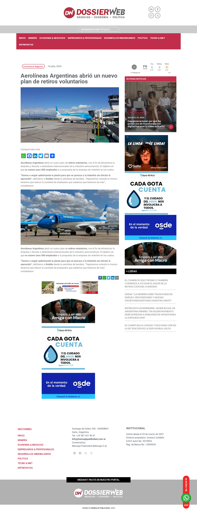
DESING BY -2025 (98, 508)
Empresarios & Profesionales (85, 38)
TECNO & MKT (157, 38)
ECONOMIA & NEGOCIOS (52, 38)
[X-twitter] (91, 453)
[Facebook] (80, 453)
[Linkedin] (74, 453)
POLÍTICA (143, 38)
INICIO (22, 38)
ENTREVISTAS (26, 44)
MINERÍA (32, 38)
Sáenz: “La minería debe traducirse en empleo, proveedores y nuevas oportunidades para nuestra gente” (148, 297)
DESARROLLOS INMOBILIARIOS (119, 38)
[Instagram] (85, 453)
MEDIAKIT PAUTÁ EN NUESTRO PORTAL (98, 479)
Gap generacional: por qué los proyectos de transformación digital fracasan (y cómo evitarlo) (146, 123)
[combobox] (98, 29)
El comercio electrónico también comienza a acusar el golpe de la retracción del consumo (146, 283)
